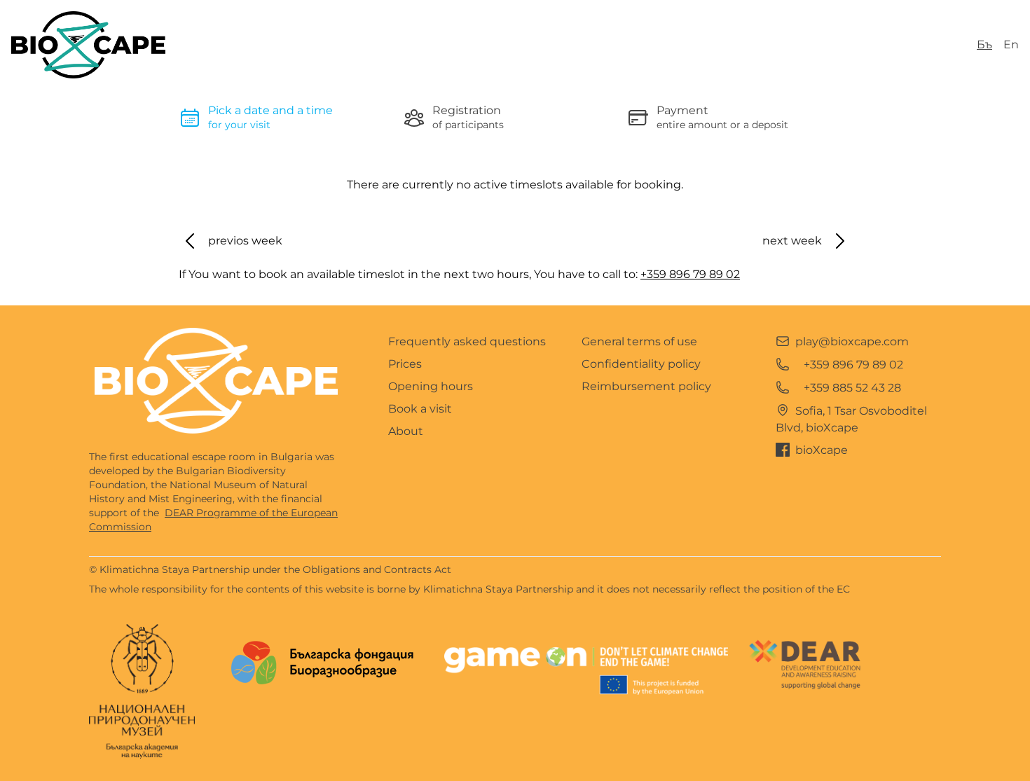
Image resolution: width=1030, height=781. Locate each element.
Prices (405, 364)
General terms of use (639, 341)
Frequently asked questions (467, 341)
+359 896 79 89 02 (690, 274)
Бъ (984, 44)
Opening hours (430, 386)
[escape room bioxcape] (88, 44)
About (405, 431)
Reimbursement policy (646, 386)
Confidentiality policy (641, 364)
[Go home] (216, 381)
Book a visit (420, 408)
